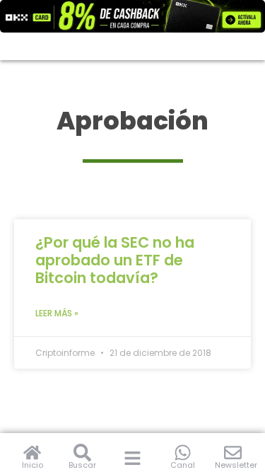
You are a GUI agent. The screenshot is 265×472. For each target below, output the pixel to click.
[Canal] (183, 452)
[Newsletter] (233, 452)
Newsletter (236, 465)
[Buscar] (82, 452)
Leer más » (56, 313)
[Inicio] (32, 452)
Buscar (82, 465)
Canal (182, 465)
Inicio (32, 465)
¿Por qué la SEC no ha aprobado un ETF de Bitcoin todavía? (114, 260)
